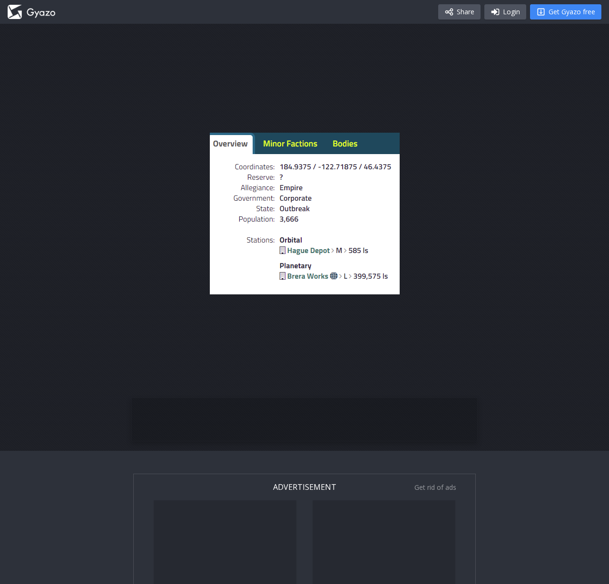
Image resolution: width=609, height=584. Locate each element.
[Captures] (31, 12)
